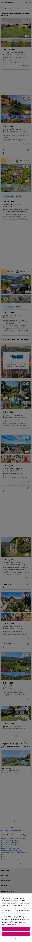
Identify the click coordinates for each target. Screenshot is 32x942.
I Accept (16, 929)
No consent (16, 934)
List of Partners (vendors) (9, 924)
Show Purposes (16, 939)
